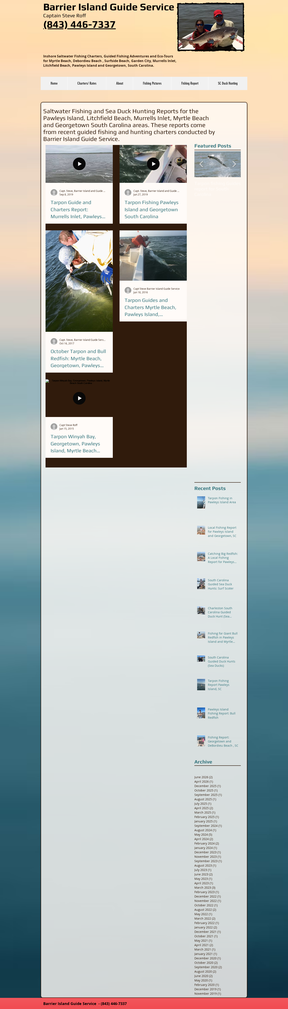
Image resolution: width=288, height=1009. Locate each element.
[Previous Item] (201, 164)
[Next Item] (234, 164)
